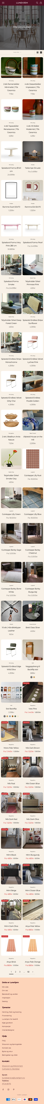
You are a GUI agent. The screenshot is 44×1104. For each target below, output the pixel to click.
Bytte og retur (7, 1051)
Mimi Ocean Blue (32, 890)
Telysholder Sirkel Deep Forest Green (11, 322)
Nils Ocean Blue (33, 783)
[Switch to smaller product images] (41, 52)
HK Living (11, 80)
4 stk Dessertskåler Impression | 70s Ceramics (33, 87)
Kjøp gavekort (7, 1023)
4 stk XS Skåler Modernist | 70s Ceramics (32, 129)
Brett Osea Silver (33, 627)
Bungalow (11, 433)
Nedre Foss (32, 278)
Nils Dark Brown (33, 748)
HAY (33, 663)
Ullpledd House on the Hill (32, 438)
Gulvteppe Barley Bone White (11, 590)
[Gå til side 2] (33, 972)
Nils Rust (11, 783)
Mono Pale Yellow (11, 748)
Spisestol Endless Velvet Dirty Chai (11, 399)
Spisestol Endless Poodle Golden (32, 399)
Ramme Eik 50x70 (33, 207)
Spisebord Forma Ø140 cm (11, 169)
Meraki (11, 624)
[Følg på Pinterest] (14, 1089)
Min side (5, 987)
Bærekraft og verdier (10, 994)
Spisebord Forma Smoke (11, 283)
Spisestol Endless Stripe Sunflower (33, 322)
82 (28, 972)
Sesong (5, 1001)
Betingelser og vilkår (10, 1055)
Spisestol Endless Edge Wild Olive (11, 668)
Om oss (5, 990)
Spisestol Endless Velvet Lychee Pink (33, 360)
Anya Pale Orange (32, 962)
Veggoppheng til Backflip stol (33, 668)
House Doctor (32, 624)
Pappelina (32, 705)
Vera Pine (33, 709)
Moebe (32, 164)
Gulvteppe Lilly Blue (32, 514)
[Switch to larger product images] (37, 52)
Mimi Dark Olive (11, 926)
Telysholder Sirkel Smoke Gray (11, 477)
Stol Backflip (11, 709)
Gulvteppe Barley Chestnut (32, 551)
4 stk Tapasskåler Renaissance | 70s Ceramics (11, 129)
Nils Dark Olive (32, 819)
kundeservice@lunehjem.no (13, 1078)
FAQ (4, 1041)
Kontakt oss (6, 1048)
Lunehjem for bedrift (10, 1019)
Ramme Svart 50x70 (11, 207)
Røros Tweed (33, 433)
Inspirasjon (6, 998)
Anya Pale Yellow (32, 926)
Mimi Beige (11, 890)
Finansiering (7, 1016)
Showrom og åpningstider (12, 1044)
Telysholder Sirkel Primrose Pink (32, 283)
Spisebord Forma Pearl (33, 242)
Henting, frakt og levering (11, 1012)
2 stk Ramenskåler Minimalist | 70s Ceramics (11, 87)
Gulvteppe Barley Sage (11, 550)
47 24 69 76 (6, 1084)
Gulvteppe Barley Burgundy (32, 590)
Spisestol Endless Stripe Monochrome (11, 360)
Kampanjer (6, 1026)
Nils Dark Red (11, 819)
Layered (33, 472)
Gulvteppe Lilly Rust (32, 475)
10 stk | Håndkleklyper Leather (11, 629)
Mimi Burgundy (33, 855)
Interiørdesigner (8, 1030)
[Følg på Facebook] (3, 1089)
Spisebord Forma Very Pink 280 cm (11, 244)
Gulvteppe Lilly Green (11, 514)
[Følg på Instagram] (8, 1089)
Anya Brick (11, 962)
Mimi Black (11, 855)
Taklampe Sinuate (32, 168)
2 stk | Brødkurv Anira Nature (11, 438)
